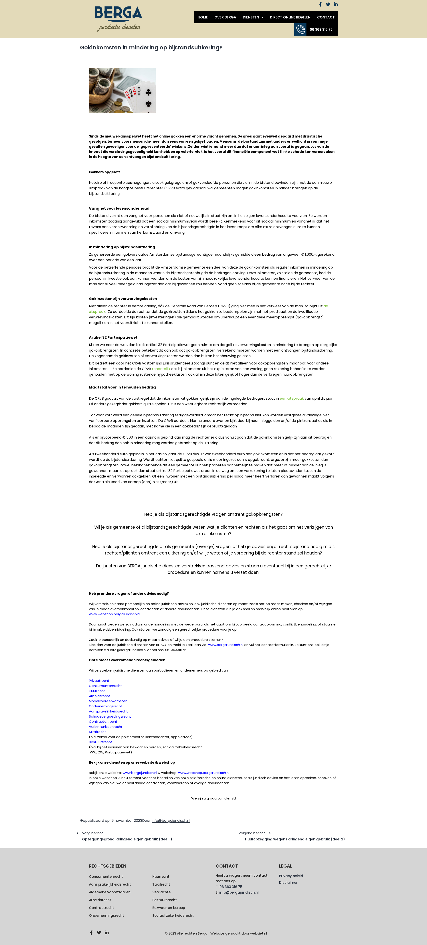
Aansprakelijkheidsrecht (110, 884)
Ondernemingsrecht (106, 915)
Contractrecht (101, 907)
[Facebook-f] (320, 4)
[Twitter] (328, 4)
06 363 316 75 (321, 29)
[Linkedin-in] (336, 4)
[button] (253, 17)
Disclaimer (288, 882)
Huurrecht (160, 876)
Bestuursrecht (164, 900)
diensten (251, 17)
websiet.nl (258, 933)
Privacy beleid (291, 876)
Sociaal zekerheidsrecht (173, 915)
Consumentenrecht (106, 876)
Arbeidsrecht (100, 900)
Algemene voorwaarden (110, 892)
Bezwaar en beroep (168, 907)
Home (203, 17)
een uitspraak (292, 398)
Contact (326, 17)
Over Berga (225, 17)
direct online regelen (290, 17)
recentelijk (161, 368)
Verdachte (161, 892)
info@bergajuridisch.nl (171, 820)
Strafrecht (161, 884)
